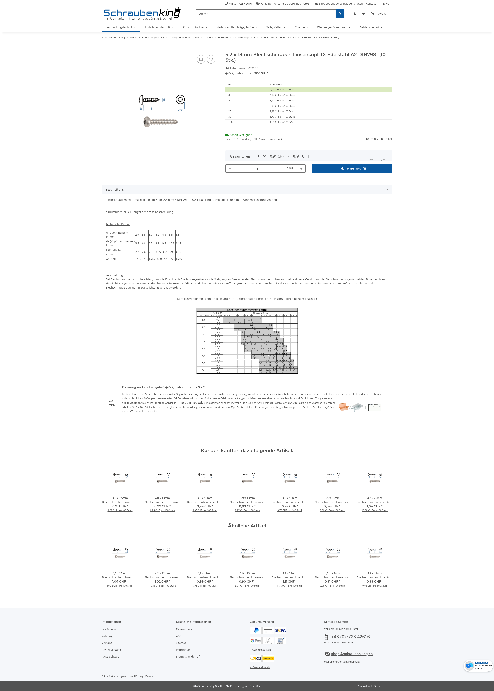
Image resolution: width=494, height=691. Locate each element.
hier (156, 411)
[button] (355, 13)
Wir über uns (110, 629)
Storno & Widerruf (188, 656)
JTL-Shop (375, 686)
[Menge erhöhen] (301, 168)
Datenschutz (184, 629)
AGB (178, 636)
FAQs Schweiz (111, 656)
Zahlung (107, 636)
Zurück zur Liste (114, 37)
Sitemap (181, 643)
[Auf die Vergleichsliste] (201, 59)
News (385, 3)
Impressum (183, 650)
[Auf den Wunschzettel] (211, 59)
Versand (387, 159)
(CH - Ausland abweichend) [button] (267, 139)
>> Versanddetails (260, 667)
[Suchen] (340, 13)
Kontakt (371, 3)
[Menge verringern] (230, 168)
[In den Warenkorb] (105, 50)
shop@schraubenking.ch (347, 3)
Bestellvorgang (111, 650)
